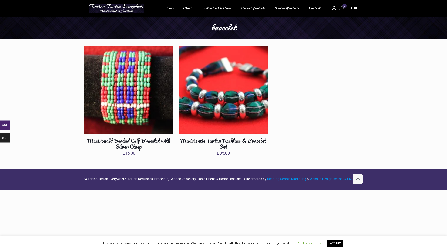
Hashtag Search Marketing (286, 179)
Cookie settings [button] (309, 243)
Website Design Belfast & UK (330, 179)
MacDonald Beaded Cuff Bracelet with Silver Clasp (128, 143)
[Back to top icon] (358, 179)
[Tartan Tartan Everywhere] (116, 8)
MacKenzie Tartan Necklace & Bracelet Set (223, 143)
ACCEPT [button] (335, 243)
